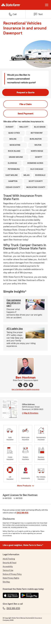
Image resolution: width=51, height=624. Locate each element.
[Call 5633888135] (20, 385)
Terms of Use (8, 570)
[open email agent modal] (25, 385)
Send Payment (25, 113)
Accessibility (8, 567)
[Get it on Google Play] (29, 595)
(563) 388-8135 (22, 513)
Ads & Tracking (9, 559)
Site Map (6, 582)
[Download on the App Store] (11, 595)
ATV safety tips (15, 328)
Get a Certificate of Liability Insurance (25, 389)
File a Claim (25, 104)
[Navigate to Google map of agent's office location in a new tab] (31, 385)
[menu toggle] (46, 5)
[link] (13, 4)
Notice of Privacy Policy (12, 574)
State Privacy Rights (11, 578)
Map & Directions (31, 413)
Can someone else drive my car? (14, 303)
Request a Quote (25, 92)
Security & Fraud (9, 563)
